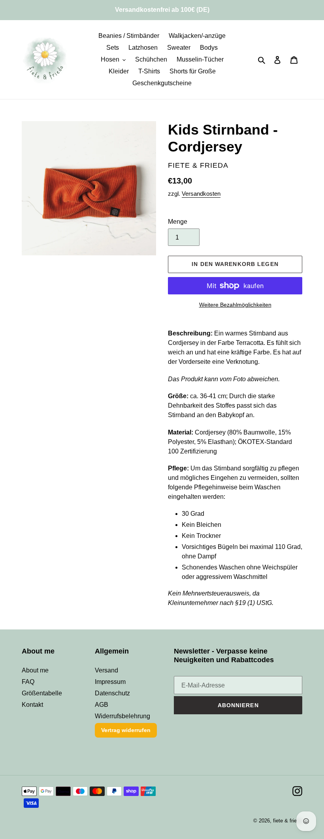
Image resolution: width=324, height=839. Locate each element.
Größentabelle (42, 693)
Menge (177, 221)
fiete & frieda (287, 821)
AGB (101, 704)
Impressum (110, 681)
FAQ (28, 681)
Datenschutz (112, 693)
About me (35, 670)
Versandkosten (201, 193)
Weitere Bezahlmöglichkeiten (235, 305)
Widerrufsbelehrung (122, 716)
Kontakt (32, 704)
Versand (106, 670)
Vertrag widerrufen (126, 730)
